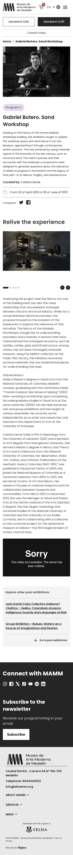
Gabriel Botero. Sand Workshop (39, 41)
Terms (58, 838)
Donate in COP (54, 22)
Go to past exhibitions (53, 640)
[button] (50, 7)
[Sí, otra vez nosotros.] (16, 847)
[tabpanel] (36, 251)
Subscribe (16, 734)
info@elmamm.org (19, 787)
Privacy (9, 841)
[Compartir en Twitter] (21, 203)
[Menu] (65, 7)
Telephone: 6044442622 (23, 781)
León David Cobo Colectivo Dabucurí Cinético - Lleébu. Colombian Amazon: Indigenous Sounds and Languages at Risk (36, 608)
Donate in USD (19, 22)
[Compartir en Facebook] (28, 203)
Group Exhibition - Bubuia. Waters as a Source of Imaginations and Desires (33, 626)
